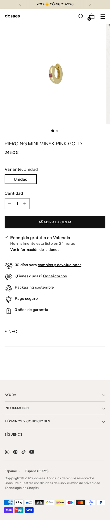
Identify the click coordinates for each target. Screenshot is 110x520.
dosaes (39, 478)
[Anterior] (20, 4)
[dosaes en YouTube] (32, 452)
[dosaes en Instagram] (8, 452)
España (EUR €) (37, 471)
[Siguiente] (90, 4)
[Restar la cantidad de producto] (9, 204)
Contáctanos (55, 276)
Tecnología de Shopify (22, 488)
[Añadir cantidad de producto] (24, 204)
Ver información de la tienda (35, 249)
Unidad (21, 179)
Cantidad (14, 193)
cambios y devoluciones (59, 265)
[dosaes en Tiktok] (24, 452)
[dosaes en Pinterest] (16, 452)
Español (11, 471)
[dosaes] (12, 16)
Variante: (21, 169)
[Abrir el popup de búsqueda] (80, 16)
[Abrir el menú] (102, 16)
